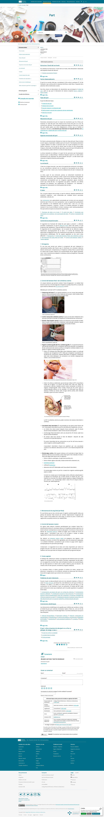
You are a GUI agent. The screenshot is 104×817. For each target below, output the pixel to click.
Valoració (43, 686)
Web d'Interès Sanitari (23, 798)
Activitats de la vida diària (36, 1)
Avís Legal (30, 814)
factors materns (78, 91)
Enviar (44, 734)
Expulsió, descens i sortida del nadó (51, 108)
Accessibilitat (44, 784)
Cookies (25, 814)
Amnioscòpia (53, 617)
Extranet (41, 814)
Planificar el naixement (25, 102)
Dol (36, 756)
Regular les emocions (75, 749)
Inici (19, 44)
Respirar (20, 749)
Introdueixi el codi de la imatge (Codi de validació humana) (56, 691)
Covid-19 (72, 760)
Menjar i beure (22, 751)
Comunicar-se (22, 763)
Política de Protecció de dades (63, 724)
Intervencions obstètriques (25, 82)
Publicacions (44, 779)
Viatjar (37, 760)
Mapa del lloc (74, 777)
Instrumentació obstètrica (64, 619)
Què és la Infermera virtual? (48, 775)
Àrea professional (71, 1)
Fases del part (22, 57)
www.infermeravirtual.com (60, 722)
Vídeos (20, 775)
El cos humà (21, 51)
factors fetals (43, 92)
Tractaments (56, 753)
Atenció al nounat (47, 112)
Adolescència (39, 749)
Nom (42, 673)
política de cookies (93, 811)
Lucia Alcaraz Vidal (43, 49)
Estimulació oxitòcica (61, 615)
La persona (21, 746)
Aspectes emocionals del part (25, 64)
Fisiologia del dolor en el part (50, 212)
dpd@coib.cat (57, 717)
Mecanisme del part (23, 61)
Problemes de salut (56, 1)
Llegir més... (44, 76)
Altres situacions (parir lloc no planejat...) (27, 85)
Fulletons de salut (22, 779)
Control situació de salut (24, 75)
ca (83, 1)
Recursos (64, 1)
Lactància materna (40, 765)
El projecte (44, 772)
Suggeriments (35, 814)
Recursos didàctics (75, 746)
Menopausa (38, 758)
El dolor (20, 71)
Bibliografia (50, 57)
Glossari (72, 758)
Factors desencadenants (24, 54)
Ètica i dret (73, 753)
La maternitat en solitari (48, 635)
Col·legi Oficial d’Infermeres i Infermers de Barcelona (35, 812)
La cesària (75, 619)
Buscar (73, 784)
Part (30, 44)
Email (72, 673)
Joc (71, 756)
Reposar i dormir (22, 758)
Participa (20, 784)
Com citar (54, 57)
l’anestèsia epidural (52, 531)
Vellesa (37, 753)
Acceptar (83, 813)
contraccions (46, 200)
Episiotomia (52, 619)
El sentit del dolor (67, 212)
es (85, 1)
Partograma (50, 236)
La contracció (22, 68)
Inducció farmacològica (48, 615)
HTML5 (20, 801)
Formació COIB (22, 786)
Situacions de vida (47, 1)
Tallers (72, 751)
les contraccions (59, 286)
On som (43, 782)
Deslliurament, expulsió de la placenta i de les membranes (57, 110)
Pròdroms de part (47, 103)
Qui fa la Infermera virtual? (47, 777)
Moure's (20, 753)
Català (72, 772)
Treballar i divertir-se (23, 765)
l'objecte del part (52, 130)
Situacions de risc (57, 756)
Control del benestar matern (74, 237)
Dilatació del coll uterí (47, 106)
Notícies (72, 763)
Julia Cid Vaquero (43, 51)
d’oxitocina (52, 465)
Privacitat (20, 814)
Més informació (96, 813)
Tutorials (78, 1)
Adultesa (38, 751)
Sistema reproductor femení (49, 73)
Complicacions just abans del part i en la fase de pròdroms (58, 592)
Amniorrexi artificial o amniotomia (67, 617)
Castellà (76, 772)
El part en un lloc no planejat (49, 633)
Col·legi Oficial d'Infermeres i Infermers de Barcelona (53, 786)
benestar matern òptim (56, 538)
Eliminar (20, 756)
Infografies (21, 777)
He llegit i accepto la (58, 724)
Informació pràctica (36, 44)
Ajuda (72, 775)
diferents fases (64, 225)
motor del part (49, 583)
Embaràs (38, 763)
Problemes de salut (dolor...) (25, 78)
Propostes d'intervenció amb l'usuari (26, 782)
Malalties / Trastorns (57, 746)
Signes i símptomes (57, 749)
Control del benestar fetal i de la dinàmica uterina (69, 236)
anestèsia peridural (49, 463)
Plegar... (43, 575)
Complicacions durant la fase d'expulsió (63, 594)
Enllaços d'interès (43, 57)
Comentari (43, 678)
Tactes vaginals (44, 239)
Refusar (89, 813)
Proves (54, 751)
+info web (56, 702)
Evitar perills (21, 760)
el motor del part (62, 130)
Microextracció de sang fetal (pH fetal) (52, 237)
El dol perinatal (46, 637)
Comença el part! (23, 104)
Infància (37, 746)
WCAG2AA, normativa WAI (24, 800)
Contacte (73, 782)
